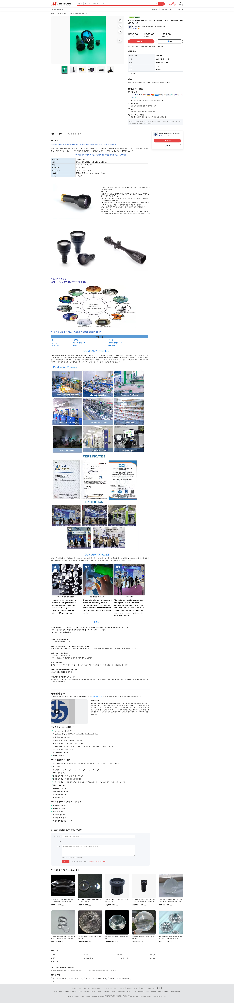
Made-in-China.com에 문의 (110, 988)
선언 (80, 988)
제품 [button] (79, 4)
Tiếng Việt (166, 991)
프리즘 (152, 955)
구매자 (153, 9)
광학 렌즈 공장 (66, 978)
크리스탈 (152, 958)
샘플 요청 (160, 46)
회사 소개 (74, 988)
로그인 (181, 5)
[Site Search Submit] (161, 4)
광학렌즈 (84, 13)
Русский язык (121, 991)
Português (106, 991)
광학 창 (53, 958)
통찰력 (142, 988)
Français (86, 991)
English (60, 991)
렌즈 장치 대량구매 (124, 978)
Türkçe (159, 991)
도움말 (164, 9)
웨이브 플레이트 (88, 958)
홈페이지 (53, 13)
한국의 (128, 991)
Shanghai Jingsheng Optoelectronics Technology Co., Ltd (148, 26)
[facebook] (157, 988)
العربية (134, 991)
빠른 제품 (122, 988)
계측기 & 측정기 (62, 13)
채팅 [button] (170, 41)
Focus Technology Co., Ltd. (119, 995)
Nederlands (141, 991)
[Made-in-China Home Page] (61, 4)
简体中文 (67, 991)
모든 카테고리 (58, 9)
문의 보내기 (141, 41)
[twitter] (161, 988)
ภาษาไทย (153, 991)
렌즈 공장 (55, 978)
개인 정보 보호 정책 (96, 988)
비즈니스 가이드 (150, 988)
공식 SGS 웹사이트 (97, 696)
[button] (156, 3)
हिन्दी (148, 991)
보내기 (66, 862)
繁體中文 (74, 991)
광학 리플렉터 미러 (122, 958)
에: (60, 841)
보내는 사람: (57, 837)
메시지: (59, 846)
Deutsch (100, 991)
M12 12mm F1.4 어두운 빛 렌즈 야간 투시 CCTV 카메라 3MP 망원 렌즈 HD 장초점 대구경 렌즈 (143, 901)
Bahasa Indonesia (175, 991)
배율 (52, 955)
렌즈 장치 (54, 961)
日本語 (80, 991)
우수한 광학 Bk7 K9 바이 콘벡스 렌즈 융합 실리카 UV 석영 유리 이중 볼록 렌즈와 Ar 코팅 (170, 901)
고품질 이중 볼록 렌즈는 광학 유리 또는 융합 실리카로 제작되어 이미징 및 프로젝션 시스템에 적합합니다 (63, 938)
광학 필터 (119, 955)
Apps (171, 9)
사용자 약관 (86, 988)
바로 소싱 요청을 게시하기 (97, 862)
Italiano (113, 991)
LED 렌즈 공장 (78, 978)
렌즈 (85, 955)
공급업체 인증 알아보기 (132, 988)
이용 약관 (152, 996)
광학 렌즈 (112, 978)
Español (93, 991)
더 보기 (53, 982)
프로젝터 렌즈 (102, 978)
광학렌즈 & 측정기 (74, 13)
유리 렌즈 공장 (90, 978)
